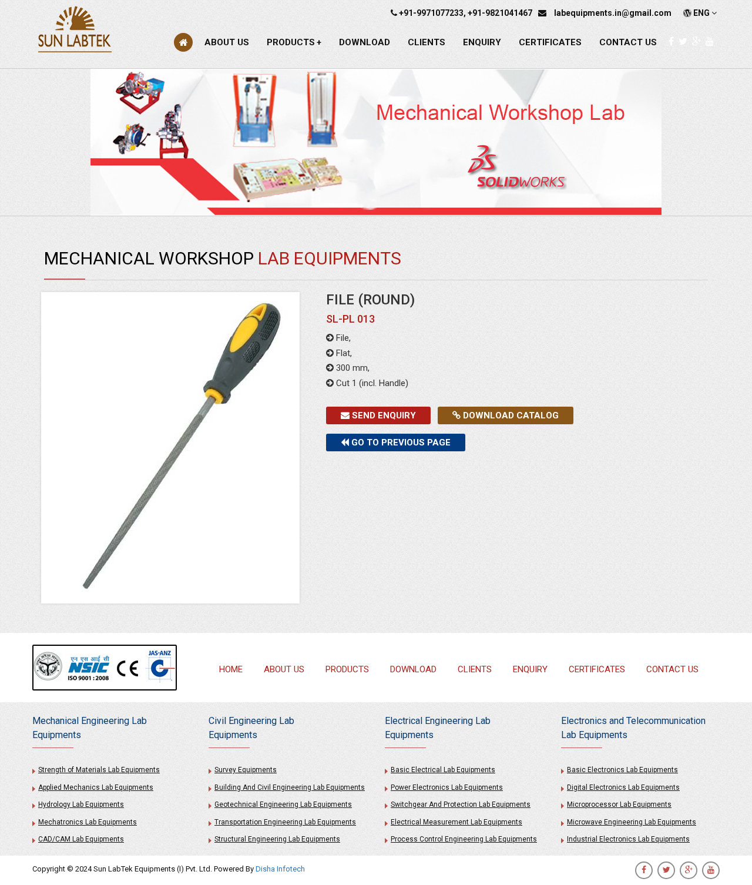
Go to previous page (400, 442)
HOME (231, 669)
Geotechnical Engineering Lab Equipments (283, 804)
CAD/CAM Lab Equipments (81, 839)
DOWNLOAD (364, 42)
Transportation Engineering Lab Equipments (285, 822)
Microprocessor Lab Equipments (619, 804)
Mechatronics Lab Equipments (87, 822)
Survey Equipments (245, 770)
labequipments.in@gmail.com (613, 13)
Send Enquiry (383, 415)
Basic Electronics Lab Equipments (622, 770)
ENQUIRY (482, 42)
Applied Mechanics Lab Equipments (95, 787)
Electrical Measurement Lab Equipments (456, 822)
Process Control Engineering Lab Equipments (464, 839)
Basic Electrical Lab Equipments (443, 770)
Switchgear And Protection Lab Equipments (461, 804)
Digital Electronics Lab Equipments (623, 787)
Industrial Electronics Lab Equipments (628, 839)
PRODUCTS (294, 42)
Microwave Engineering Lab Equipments (631, 822)
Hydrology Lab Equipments (81, 804)
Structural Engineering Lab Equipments (277, 839)
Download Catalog (510, 415)
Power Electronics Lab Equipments (447, 787)
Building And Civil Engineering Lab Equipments (289, 787)
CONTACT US (628, 42)
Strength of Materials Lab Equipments (99, 770)
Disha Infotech (280, 868)
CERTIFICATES (550, 42)
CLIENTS (426, 42)
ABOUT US (226, 42)
